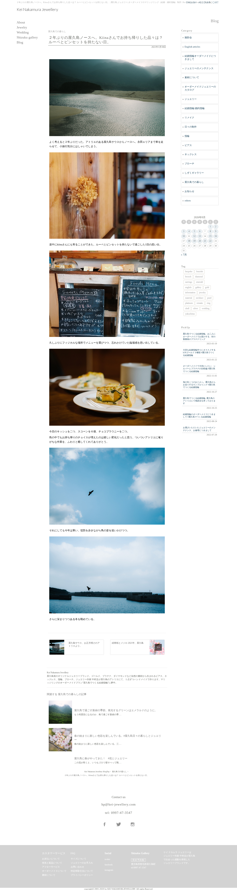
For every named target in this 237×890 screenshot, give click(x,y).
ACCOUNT (204, 2)
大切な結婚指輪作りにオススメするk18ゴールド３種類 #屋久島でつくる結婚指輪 (199, 352)
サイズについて (78, 858)
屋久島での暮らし (194, 182)
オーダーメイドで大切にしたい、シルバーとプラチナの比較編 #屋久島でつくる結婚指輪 (199, 368)
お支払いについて (51, 858)
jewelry (202, 292)
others (188, 200)
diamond (199, 276)
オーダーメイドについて (54, 871)
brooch (188, 276)
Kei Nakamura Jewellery (37, 9)
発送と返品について (52, 863)
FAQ (73, 853)
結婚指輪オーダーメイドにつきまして (200, 57)
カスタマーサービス (53, 853)
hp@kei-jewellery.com (118, 804)
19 (194, 241)
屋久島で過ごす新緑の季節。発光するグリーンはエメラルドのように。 (115, 710)
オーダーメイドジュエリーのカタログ (200, 88)
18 (189, 241)
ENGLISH (191, 2)
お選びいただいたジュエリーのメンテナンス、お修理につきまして (199, 428)
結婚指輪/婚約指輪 (195, 108)
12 (194, 236)
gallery (198, 287)
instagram (109, 870)
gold (207, 287)
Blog (20, 42)
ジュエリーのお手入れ (82, 863)
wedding (205, 308)
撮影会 (188, 37)
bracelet (199, 271)
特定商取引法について (82, 871)
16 (216, 236)
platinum (189, 303)
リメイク (189, 117)
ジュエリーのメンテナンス (199, 68)
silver (195, 308)
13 (200, 236)
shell (187, 308)
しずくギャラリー (194, 172)
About (21, 22)
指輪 (187, 136)
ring (208, 303)
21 (205, 241)
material (188, 298)
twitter (107, 859)
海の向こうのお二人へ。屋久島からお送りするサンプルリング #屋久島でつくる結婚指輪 (199, 385)
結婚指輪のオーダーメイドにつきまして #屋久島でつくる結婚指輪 (199, 415)
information (190, 292)
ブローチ (189, 163)
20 (200, 241)
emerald (199, 282)
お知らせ (189, 191)
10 (184, 236)
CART (215, 2)
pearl (209, 298)
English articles (192, 46)
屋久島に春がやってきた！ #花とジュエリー (100, 758)
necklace (199, 298)
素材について (192, 77)
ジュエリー (191, 99)
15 (210, 236)
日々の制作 (191, 126)
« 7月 (184, 254)
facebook (109, 864)
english (188, 287)
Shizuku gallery (27, 37)
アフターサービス (51, 867)
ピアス (188, 145)
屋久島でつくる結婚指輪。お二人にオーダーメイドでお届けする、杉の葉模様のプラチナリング (199, 336)
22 (210, 241)
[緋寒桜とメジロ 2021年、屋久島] (137, 647)
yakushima (190, 314)
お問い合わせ (77, 867)
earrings (188, 282)
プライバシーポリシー (82, 875)
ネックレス (191, 154)
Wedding (23, 32)
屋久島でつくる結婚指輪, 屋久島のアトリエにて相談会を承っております (199, 401)
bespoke (188, 271)
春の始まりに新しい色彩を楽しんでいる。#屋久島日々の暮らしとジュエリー (117, 737)
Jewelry (22, 27)
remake (200, 303)
